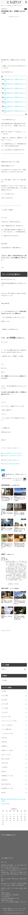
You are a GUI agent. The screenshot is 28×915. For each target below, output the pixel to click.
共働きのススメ (7, 750)
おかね (4, 699)
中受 (4, 737)
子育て (5, 763)
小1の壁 (4, 767)
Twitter (17, 583)
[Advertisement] (14, 31)
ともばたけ (14, 1)
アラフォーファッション (9, 720)
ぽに (7, 559)
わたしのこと (6, 716)
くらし (5, 708)
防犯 (3, 792)
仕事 (3, 470)
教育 (4, 771)
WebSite (11, 583)
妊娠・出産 (6, 758)
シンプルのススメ (7, 733)
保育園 (4, 746)
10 (3, 816)
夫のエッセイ (6, 754)
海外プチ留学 (6, 784)
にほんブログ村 (5, 803)
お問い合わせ (11, 910)
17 (3, 818)
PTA (4, 691)
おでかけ (5, 704)
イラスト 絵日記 (7, 725)
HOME (4, 908)
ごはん (4, 712)
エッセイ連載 (6, 729)
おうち (5, 695)
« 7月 (2, 824)
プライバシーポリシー (19, 910)
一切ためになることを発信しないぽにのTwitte (10, 463)
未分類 (4, 780)
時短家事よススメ (7, 775)
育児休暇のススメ (7, 788)
